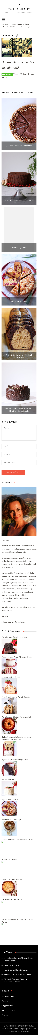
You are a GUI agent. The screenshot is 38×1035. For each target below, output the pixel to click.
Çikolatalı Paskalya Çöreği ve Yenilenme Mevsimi (15, 980)
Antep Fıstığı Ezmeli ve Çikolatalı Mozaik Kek (19, 356)
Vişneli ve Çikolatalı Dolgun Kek (15, 759)
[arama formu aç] (19, 5)
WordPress (25, 1031)
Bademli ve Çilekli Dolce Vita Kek (17, 974)
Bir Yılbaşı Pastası (9, 779)
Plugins (5, 1001)
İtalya (27, 24)
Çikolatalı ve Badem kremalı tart (19, 146)
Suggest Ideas (7, 1006)
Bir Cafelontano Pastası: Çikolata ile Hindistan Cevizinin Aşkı (19, 410)
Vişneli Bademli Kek (19, 301)
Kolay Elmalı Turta (11, 965)
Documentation (8, 996)
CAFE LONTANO (19, 9)
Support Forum (8, 1010)
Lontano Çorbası (19, 247)
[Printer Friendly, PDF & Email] (7, 74)
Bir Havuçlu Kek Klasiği (11, 819)
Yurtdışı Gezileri (17, 24)
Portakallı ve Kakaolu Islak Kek (14, 637)
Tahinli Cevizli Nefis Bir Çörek (16, 970)
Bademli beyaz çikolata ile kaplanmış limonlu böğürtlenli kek (17, 738)
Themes (5, 1015)
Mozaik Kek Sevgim (9, 859)
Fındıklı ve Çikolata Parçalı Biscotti (16, 697)
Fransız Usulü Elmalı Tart (12, 879)
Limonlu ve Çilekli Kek (11, 677)
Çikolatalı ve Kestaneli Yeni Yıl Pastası (19, 201)
